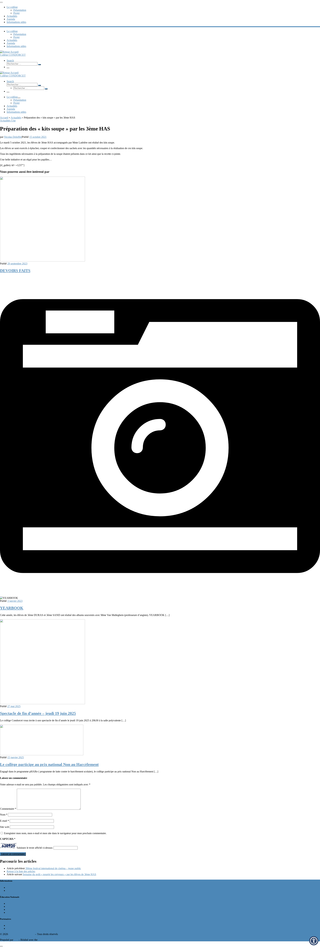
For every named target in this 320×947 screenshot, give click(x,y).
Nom (3, 814)
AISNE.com (13, 928)
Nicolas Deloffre (13, 136)
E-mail (4, 820)
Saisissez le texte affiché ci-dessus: (35, 847)
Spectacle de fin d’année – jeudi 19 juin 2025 (38, 713)
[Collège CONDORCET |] (9, 51)
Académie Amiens (16, 903)
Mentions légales (15, 887)
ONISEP (11, 925)
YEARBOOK (11, 608)
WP (16, 939)
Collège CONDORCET (21, 934)
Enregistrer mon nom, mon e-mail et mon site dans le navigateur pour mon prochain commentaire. (55, 833)
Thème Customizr (47, 939)
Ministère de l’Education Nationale (25, 912)
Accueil (4, 117)
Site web (4, 827)
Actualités (16, 117)
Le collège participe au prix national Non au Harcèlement (49, 764)
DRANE (11, 909)
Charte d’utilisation (17, 890)
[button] (313, 940)
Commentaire (8, 808)
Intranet (11, 906)
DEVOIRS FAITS (15, 270)
